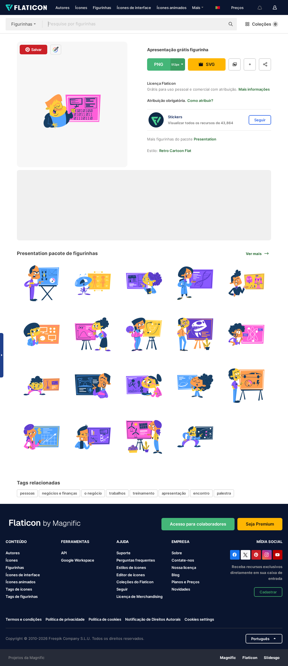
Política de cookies (105, 619)
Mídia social (269, 541)
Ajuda (122, 541)
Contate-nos (183, 560)
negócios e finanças (59, 493)
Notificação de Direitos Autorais (153, 619)
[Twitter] (245, 555)
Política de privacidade (65, 619)
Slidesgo (272, 657)
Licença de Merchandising (139, 596)
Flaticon (249, 657)
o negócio (93, 493)
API (64, 553)
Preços (237, 7)
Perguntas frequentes (135, 560)
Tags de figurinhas (22, 596)
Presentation (205, 139)
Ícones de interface (134, 7)
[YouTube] (277, 555)
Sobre (177, 553)
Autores (62, 7)
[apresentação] (41, 283)
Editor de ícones (130, 575)
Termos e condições (24, 619)
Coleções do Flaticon (135, 582)
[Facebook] (235, 555)
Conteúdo (16, 541)
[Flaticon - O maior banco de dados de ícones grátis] (26, 8)
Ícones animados (171, 7)
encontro (201, 493)
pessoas (27, 493)
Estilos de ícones (131, 567)
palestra (224, 493)
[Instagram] (267, 555)
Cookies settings (199, 619)
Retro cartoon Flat (175, 150)
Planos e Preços (185, 582)
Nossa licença (184, 567)
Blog (175, 575)
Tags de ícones (19, 589)
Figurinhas (102, 7)
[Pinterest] (256, 555)
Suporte (123, 553)
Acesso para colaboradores (198, 524)
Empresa (181, 541)
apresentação (174, 493)
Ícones (81, 7)
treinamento (143, 493)
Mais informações (254, 89)
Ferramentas (75, 541)
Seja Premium (260, 524)
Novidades (181, 589)
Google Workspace (77, 560)
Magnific (228, 657)
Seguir (122, 589)
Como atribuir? (200, 100)
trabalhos (117, 493)
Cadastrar (268, 592)
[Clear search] (218, 24)
